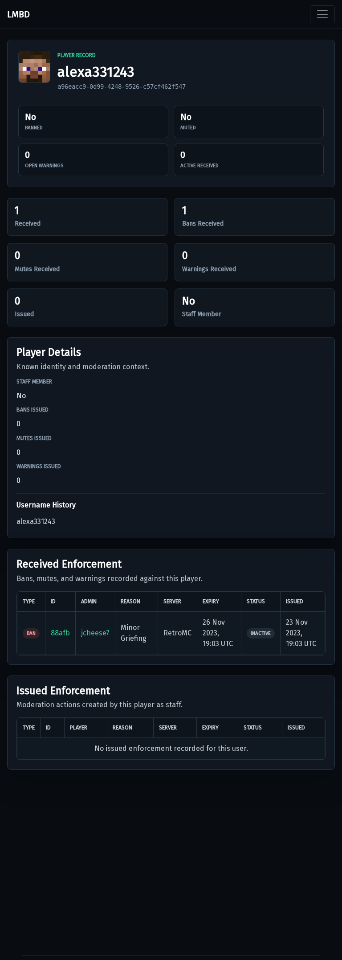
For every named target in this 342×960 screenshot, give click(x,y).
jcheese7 (95, 633)
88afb (60, 633)
